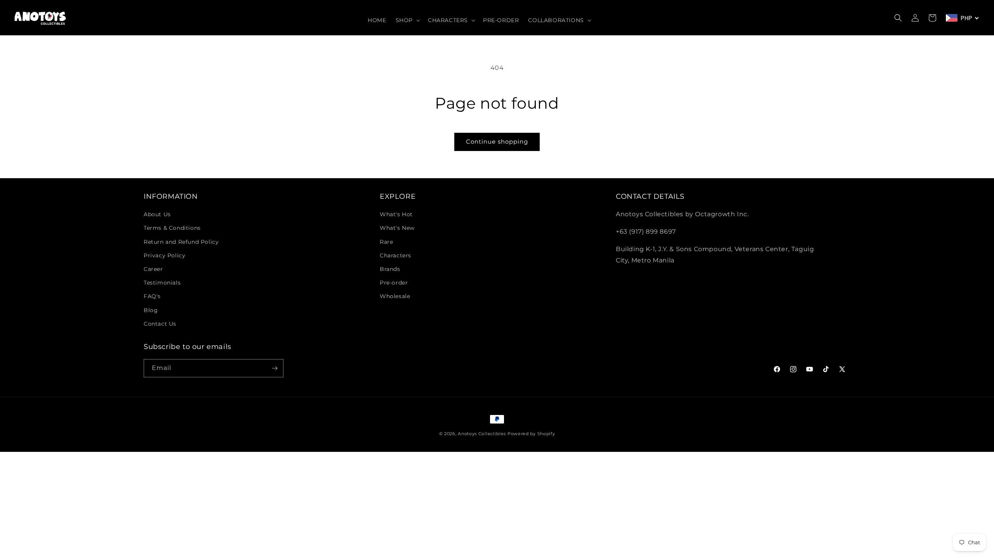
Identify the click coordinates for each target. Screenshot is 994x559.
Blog (151, 310)
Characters (395, 255)
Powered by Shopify (531, 433)
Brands (390, 269)
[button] (407, 20)
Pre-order (394, 282)
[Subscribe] (274, 368)
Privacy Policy (164, 255)
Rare (386, 241)
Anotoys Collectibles (482, 433)
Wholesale (395, 296)
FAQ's (152, 296)
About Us (157, 214)
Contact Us (160, 323)
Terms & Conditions (172, 227)
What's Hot (396, 214)
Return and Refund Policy (181, 241)
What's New (397, 227)
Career (153, 269)
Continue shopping (497, 141)
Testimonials (162, 282)
